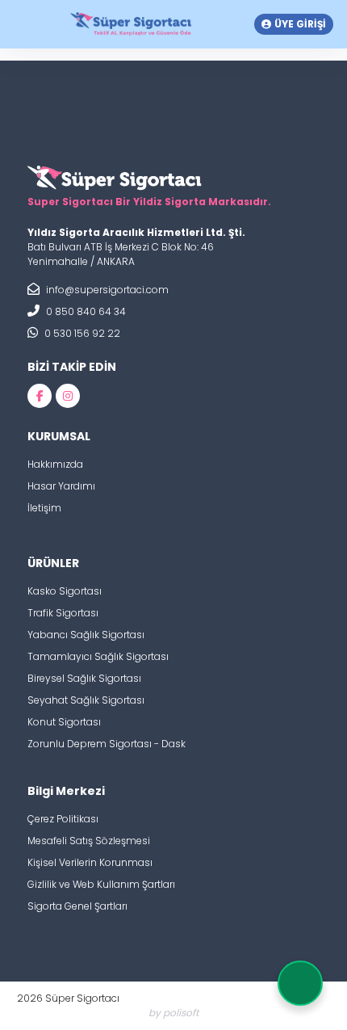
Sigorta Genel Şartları (77, 906)
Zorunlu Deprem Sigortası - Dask (106, 743)
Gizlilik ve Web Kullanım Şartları (101, 884)
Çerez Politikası (62, 819)
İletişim (44, 508)
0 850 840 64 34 (85, 311)
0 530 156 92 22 (81, 333)
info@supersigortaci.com (106, 289)
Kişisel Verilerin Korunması (90, 862)
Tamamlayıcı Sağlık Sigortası (98, 656)
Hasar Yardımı (61, 486)
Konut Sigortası (64, 722)
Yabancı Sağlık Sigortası (85, 634)
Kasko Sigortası (64, 591)
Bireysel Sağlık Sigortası (84, 678)
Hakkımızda (55, 464)
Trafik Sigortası (62, 613)
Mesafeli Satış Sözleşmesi (88, 840)
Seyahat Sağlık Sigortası (85, 700)
